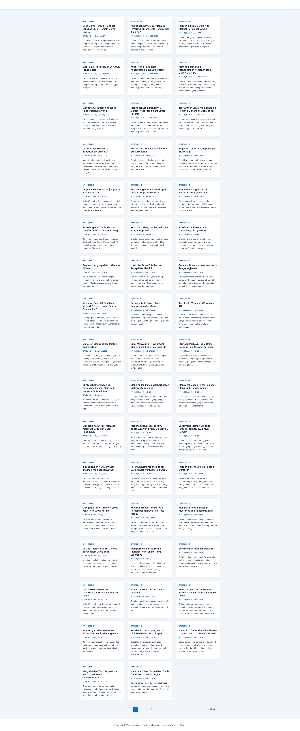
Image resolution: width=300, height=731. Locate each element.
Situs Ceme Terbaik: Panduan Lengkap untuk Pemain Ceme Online (99, 28)
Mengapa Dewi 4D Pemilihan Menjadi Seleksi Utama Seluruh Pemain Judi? (99, 306)
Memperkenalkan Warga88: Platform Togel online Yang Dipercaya (146, 551)
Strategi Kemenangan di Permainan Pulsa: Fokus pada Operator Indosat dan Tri (98, 388)
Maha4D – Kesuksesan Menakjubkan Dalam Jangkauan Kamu (100, 592)
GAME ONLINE (88, 21)
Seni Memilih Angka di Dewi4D (196, 548)
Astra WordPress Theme (175, 725)
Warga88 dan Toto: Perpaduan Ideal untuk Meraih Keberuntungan (99, 674)
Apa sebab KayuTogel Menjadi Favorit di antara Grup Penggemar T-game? (150, 28)
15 (151, 709)
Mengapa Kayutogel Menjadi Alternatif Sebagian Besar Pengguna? (98, 428)
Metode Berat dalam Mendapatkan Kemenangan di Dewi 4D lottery (195, 69)
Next (213, 709)
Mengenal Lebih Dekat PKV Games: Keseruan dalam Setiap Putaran (148, 110)
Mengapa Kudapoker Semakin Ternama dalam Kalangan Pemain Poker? (197, 592)
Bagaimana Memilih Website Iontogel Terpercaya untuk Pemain (194, 428)
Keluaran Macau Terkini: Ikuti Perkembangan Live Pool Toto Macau (147, 510)
